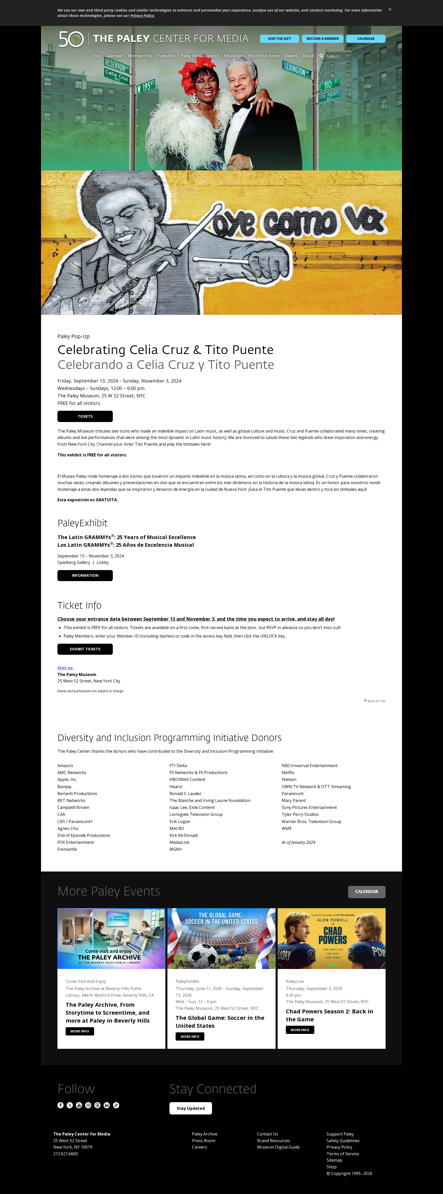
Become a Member (323, 38)
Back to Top (376, 701)
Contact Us (267, 1134)
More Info (80, 1031)
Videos (291, 56)
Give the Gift (279, 38)
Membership (140, 56)
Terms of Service (343, 1154)
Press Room (203, 1140)
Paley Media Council (200, 56)
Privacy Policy (339, 1147)
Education (233, 56)
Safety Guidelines (343, 1140)
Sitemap (334, 1160)
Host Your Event (263, 56)
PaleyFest (166, 56)
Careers (199, 1147)
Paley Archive (204, 1134)
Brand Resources (273, 1140)
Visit (96, 56)
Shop (332, 1167)
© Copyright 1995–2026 (349, 1173)
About (308, 56)
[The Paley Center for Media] (153, 39)
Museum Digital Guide (278, 1147)
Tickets (85, 416)
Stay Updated (191, 1108)
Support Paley (340, 1134)
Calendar (366, 38)
